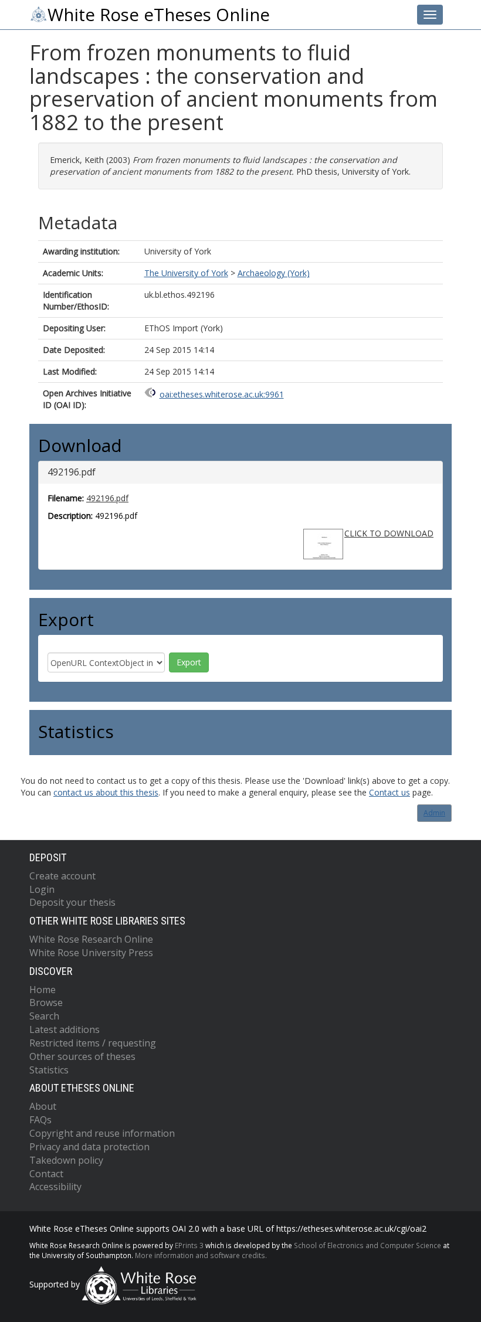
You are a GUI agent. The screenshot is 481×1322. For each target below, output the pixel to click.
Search (44, 1016)
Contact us (389, 792)
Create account (62, 875)
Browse (46, 1002)
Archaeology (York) (274, 272)
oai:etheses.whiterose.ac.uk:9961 (222, 394)
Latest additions (64, 1029)
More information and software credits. (201, 1255)
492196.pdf (107, 498)
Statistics (49, 1069)
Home (42, 989)
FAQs (40, 1119)
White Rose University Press (91, 952)
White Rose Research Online (91, 939)
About (42, 1106)
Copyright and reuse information (102, 1133)
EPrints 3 (189, 1245)
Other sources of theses (82, 1056)
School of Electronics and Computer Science (367, 1245)
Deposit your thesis (72, 902)
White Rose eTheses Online (159, 14)
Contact (46, 1173)
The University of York (186, 272)
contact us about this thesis (105, 792)
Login (42, 889)
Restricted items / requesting (92, 1042)
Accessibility (55, 1186)
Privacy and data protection (89, 1146)
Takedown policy (66, 1160)
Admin (434, 813)
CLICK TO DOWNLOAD (388, 533)
